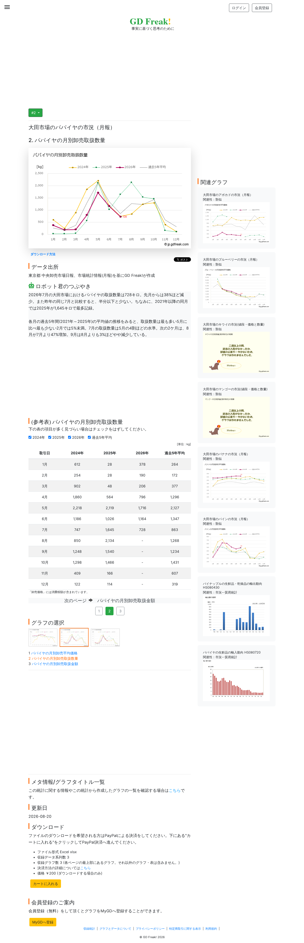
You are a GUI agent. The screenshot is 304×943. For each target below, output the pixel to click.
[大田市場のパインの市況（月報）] (236, 546)
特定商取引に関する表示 (185, 928)
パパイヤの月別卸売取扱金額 (55, 664)
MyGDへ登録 (42, 922)
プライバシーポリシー (150, 928)
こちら (175, 790)
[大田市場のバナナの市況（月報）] (236, 481)
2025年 (59, 437)
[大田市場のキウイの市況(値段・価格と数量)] (236, 352)
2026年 (79, 437)
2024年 (39, 437)
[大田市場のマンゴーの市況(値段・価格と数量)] (236, 417)
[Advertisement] (152, 67)
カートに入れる (45, 883)
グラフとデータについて (115, 928)
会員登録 (262, 8)
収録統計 (89, 928)
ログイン (239, 8)
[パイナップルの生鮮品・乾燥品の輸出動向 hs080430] (236, 615)
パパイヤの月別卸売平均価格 (54, 653)
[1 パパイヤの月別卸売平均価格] (42, 637)
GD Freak (150, 21)
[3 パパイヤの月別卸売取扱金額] (105, 637)
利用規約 (211, 928)
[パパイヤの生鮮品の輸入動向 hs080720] (236, 680)
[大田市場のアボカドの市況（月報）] (236, 222)
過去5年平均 (102, 437)
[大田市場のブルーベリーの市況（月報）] (236, 287)
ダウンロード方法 (42, 254)
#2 (34, 113)
